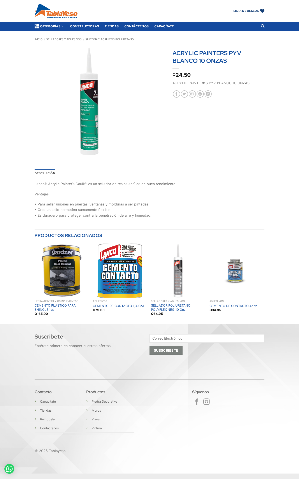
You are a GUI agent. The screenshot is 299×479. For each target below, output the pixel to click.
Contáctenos (136, 26)
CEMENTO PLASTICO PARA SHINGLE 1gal (55, 307)
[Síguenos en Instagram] (206, 402)
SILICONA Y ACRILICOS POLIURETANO (109, 39)
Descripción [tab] (45, 173)
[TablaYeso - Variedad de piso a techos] (56, 11)
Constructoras (84, 26)
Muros (96, 410)
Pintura (97, 428)
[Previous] (35, 283)
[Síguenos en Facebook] (197, 402)
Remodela (47, 419)
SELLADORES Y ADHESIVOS (64, 39)
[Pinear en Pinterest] (200, 94)
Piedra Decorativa (105, 401)
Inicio (38, 39)
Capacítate (164, 26)
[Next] (263, 283)
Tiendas (112, 26)
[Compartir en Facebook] (176, 94)
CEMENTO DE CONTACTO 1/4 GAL (119, 306)
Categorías (50, 26)
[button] (262, 26)
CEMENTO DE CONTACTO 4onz (233, 306)
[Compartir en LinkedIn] (208, 94)
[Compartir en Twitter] (184, 94)
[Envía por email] (192, 94)
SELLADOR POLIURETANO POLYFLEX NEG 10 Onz (170, 307)
